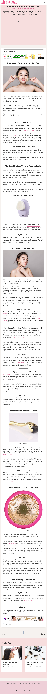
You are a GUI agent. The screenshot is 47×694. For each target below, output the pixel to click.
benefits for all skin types (33, 226)
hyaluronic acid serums (28, 600)
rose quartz (18, 315)
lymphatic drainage (36, 364)
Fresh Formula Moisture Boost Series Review (10, 632)
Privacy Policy (32, 683)
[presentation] (11, 653)
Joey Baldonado (20, 17)
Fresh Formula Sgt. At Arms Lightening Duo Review (36, 632)
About (7, 683)
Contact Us (13, 683)
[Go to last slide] (3, 659)
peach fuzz (13, 481)
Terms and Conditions (22, 683)
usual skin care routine (29, 130)
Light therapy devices (8, 374)
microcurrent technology (18, 337)
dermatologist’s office (20, 362)
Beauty (13, 8)
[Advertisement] (23, 36)
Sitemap (39, 683)
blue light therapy (12, 543)
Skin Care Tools (7, 624)
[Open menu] (44, 2)
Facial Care (18, 8)
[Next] (44, 659)
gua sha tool (13, 135)
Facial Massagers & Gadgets (28, 8)
